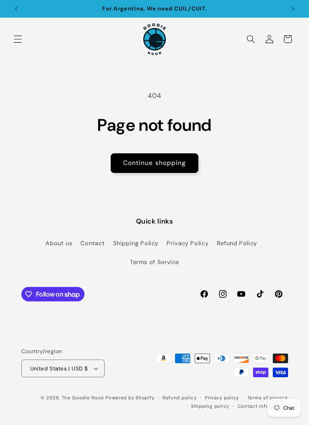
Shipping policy (210, 406)
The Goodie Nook (83, 398)
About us (58, 243)
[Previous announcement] (16, 9)
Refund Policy (237, 243)
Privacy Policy (187, 243)
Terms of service (267, 398)
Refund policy (180, 398)
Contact (92, 243)
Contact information (263, 406)
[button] (17, 39)
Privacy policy (222, 398)
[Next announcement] (293, 9)
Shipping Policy (136, 243)
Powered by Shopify (129, 398)
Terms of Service (154, 262)
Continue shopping (154, 163)
